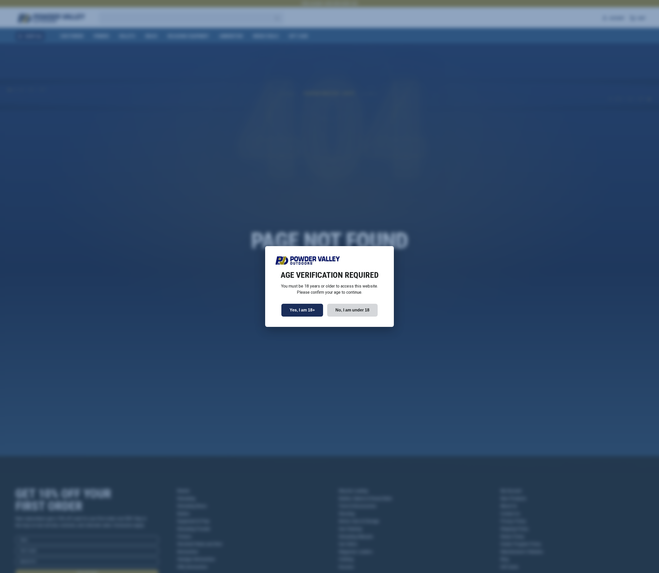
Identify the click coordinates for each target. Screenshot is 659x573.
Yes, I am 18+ (302, 310)
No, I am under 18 (352, 310)
